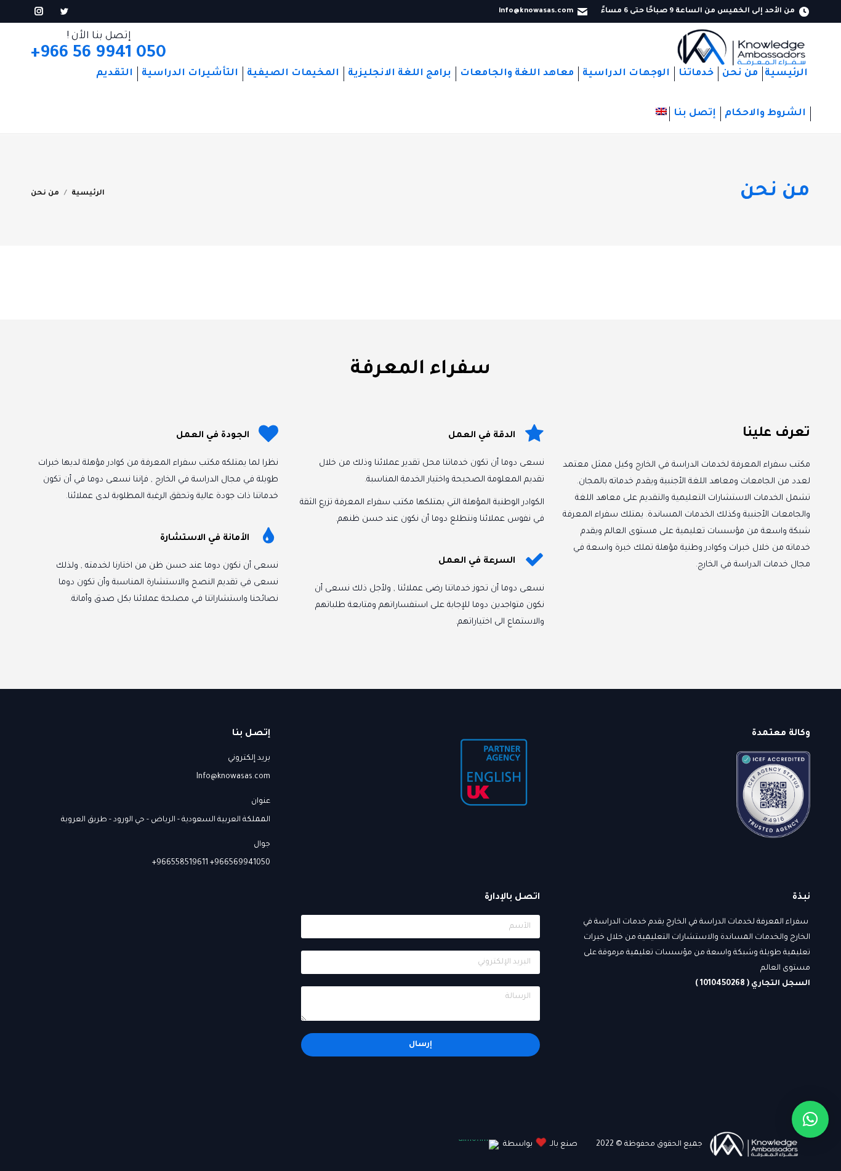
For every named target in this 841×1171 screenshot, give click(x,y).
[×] (810, 1119)
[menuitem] (786, 73)
